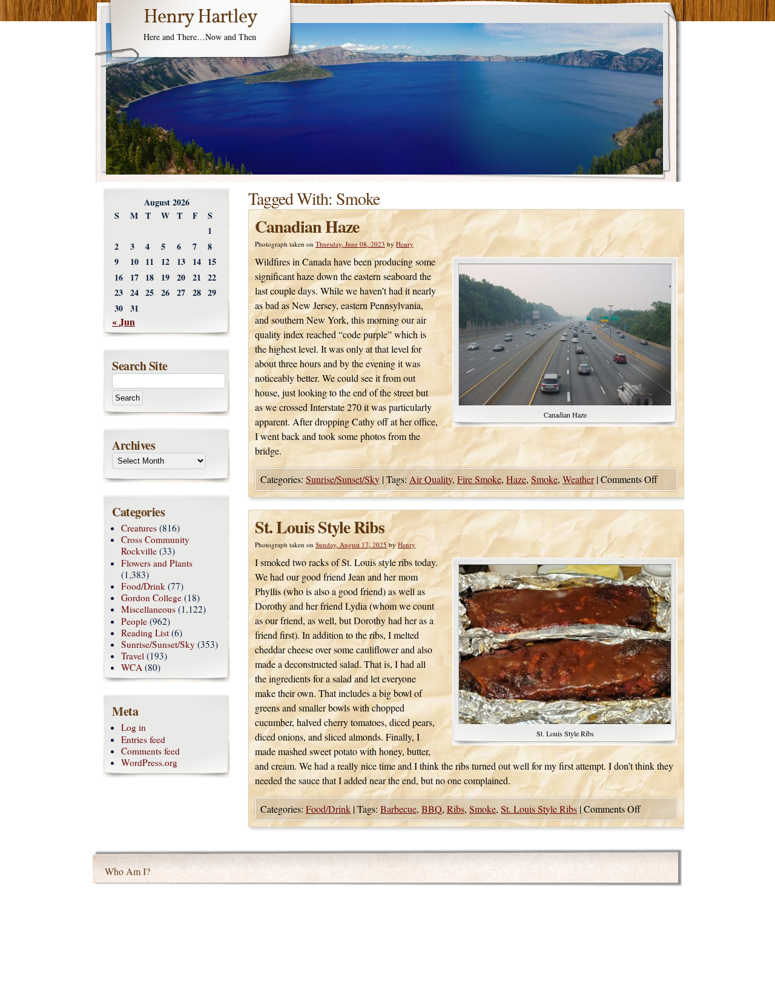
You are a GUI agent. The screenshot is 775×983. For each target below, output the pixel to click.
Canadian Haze (307, 226)
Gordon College (151, 597)
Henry (405, 243)
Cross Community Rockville (155, 545)
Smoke (544, 479)
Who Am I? (127, 871)
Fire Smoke (479, 479)
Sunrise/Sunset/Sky (343, 479)
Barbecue (398, 808)
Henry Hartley (200, 17)
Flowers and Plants (157, 563)
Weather (578, 479)
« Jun (123, 321)
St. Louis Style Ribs (319, 527)
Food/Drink (328, 808)
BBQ (431, 808)
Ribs (455, 808)
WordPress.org (149, 762)
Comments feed (150, 751)
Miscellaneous (148, 609)
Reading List (145, 633)
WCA (131, 667)
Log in (133, 727)
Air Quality (430, 479)
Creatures (139, 528)
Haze (516, 479)
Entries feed (143, 739)
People (134, 621)
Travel (132, 656)
